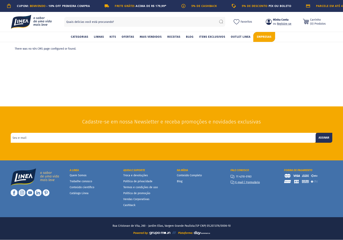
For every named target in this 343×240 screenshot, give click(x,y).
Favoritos (246, 21)
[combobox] (144, 22)
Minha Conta (281, 19)
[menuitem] (79, 37)
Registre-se (284, 23)
